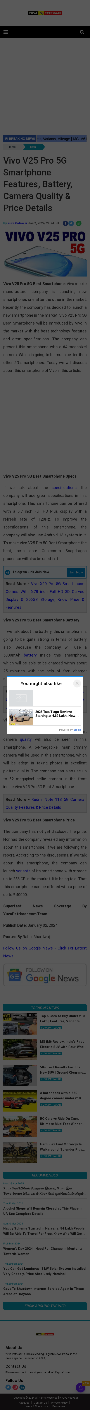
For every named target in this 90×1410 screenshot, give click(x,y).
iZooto (77, 729)
